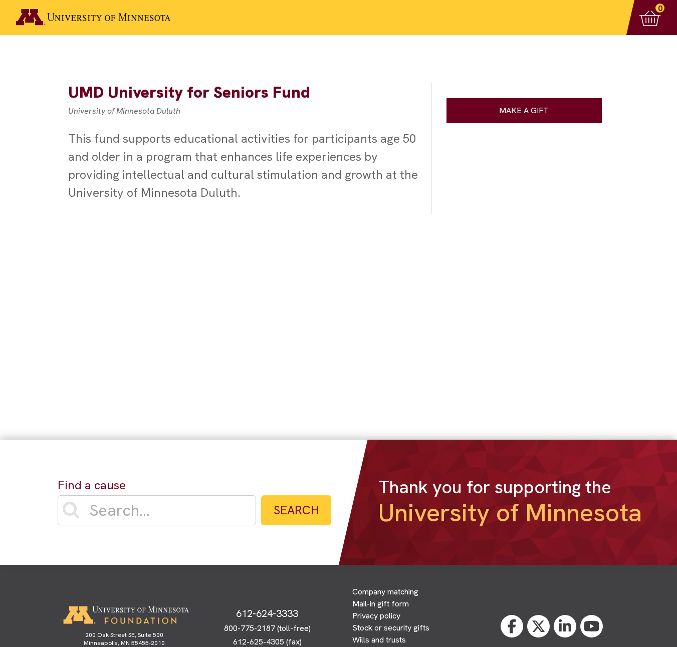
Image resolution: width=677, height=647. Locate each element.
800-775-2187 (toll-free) (267, 628)
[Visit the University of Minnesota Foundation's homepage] (126, 615)
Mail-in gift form (380, 603)
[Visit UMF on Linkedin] (565, 626)
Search (296, 510)
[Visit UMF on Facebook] (512, 626)
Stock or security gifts (390, 627)
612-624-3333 (267, 613)
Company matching (385, 591)
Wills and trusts (379, 639)
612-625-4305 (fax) (267, 641)
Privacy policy (376, 615)
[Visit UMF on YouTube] (591, 626)
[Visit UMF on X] (538, 626)
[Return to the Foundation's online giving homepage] (93, 17)
